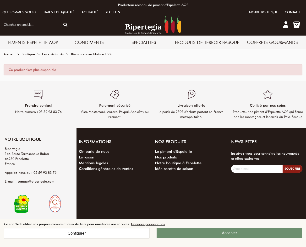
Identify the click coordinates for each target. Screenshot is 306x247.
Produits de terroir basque (207, 42)
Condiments (89, 42)
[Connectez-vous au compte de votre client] (286, 26)
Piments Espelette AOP (33, 42)
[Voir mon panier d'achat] (296, 25)
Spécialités (143, 42)
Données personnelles (148, 224)
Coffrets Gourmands (272, 42)
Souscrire (292, 168)
